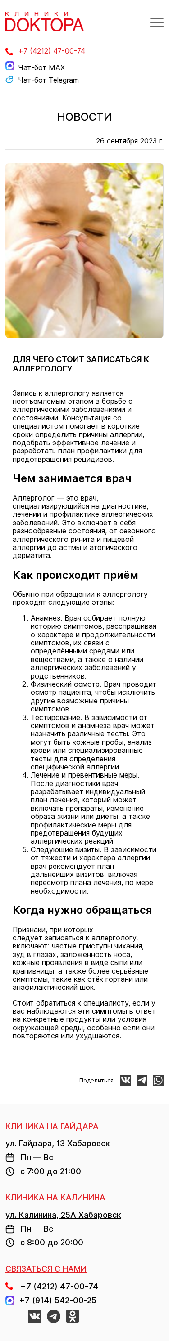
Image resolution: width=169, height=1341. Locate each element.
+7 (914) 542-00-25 (55, 1300)
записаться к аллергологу (90, 937)
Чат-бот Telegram (48, 80)
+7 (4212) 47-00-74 (51, 51)
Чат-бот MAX (41, 67)
